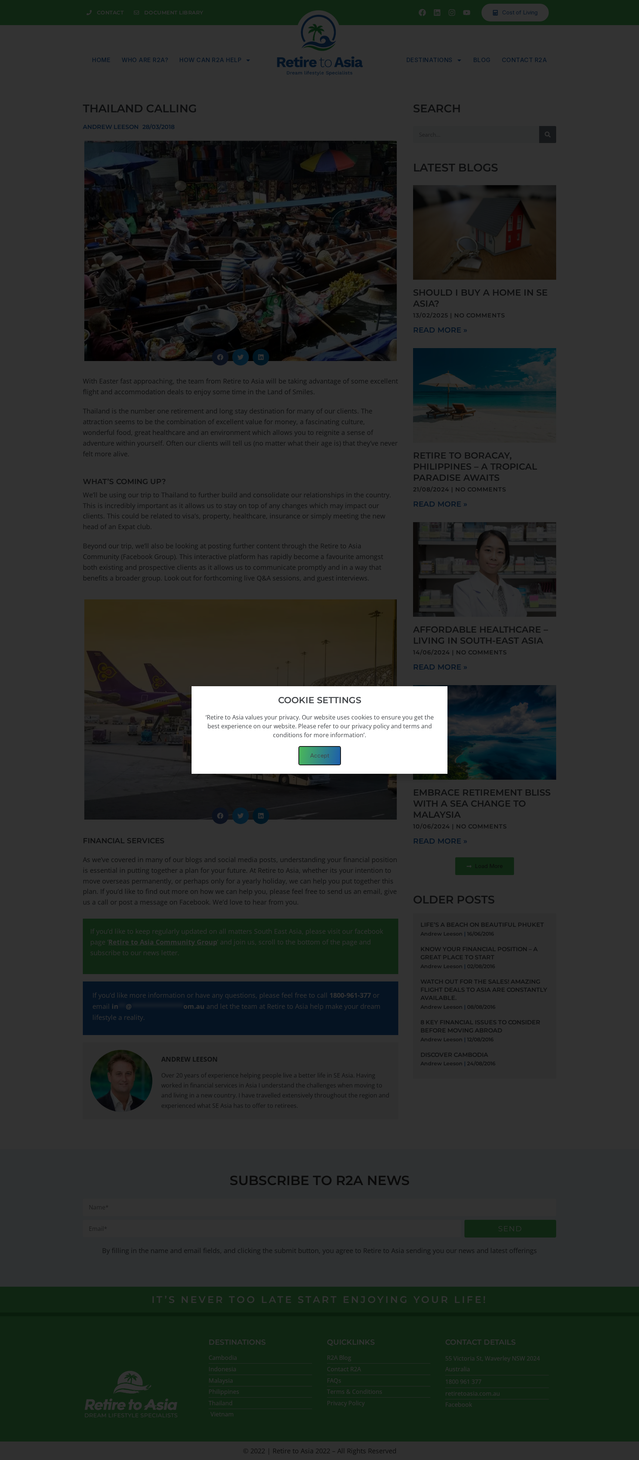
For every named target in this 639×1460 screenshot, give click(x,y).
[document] (319, 730)
